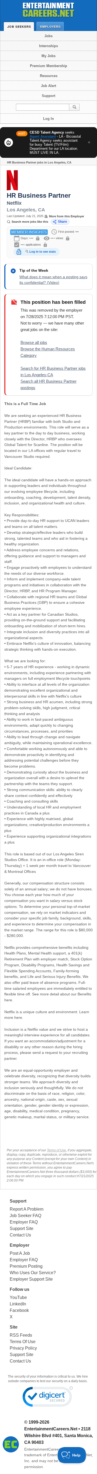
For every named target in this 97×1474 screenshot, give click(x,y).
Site (14, 1327)
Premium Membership (48, 66)
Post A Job (20, 1253)
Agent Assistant (43, 136)
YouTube (18, 1297)
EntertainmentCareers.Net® (48, 1449)
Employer (19, 1245)
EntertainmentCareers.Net (50, 1429)
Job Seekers (19, 27)
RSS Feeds (21, 1335)
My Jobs (48, 56)
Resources (48, 76)
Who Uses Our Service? (33, 1272)
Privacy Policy (23, 1348)
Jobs (48, 36)
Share (62, 222)
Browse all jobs (33, 342)
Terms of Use (56, 1150)
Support (48, 96)
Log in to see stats (42, 251)
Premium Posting (26, 1266)
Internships (48, 46)
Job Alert (48, 86)
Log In (48, 119)
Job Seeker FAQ (25, 1215)
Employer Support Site (31, 1279)
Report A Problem (26, 1209)
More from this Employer (66, 216)
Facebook (19, 1310)
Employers (50, 27)
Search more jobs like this (30, 221)
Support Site (21, 1228)
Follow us (19, 1289)
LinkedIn (18, 1304)
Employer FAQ (24, 1222)
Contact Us (20, 1235)
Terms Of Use (23, 1341)
